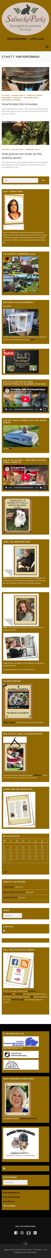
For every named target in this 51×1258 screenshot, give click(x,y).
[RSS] (35, 1232)
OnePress (18, 1252)
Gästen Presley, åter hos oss (14, 892)
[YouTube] (28, 1232)
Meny (47, 47)
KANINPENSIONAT (31, 97)
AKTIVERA (6, 95)
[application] (25, 399)
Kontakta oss (9, 1201)
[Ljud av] (41, 409)
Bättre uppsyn (9, 722)
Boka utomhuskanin (11, 1197)
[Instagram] (22, 1232)
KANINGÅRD (6, 97)
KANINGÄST (17, 97)
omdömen (37, 775)
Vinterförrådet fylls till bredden (20, 104)
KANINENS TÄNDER (34, 95)
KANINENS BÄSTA (18, 95)
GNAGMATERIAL (17, 149)
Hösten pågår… (9, 887)
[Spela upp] (6, 409)
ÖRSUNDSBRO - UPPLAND (25, 38)
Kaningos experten (10, 897)
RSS (31, 997)
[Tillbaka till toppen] (25, 1244)
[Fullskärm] (45, 409)
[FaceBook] (15, 1232)
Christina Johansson (28, 1118)
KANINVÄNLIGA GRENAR (11, 100)
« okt (5, 872)
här (10, 448)
